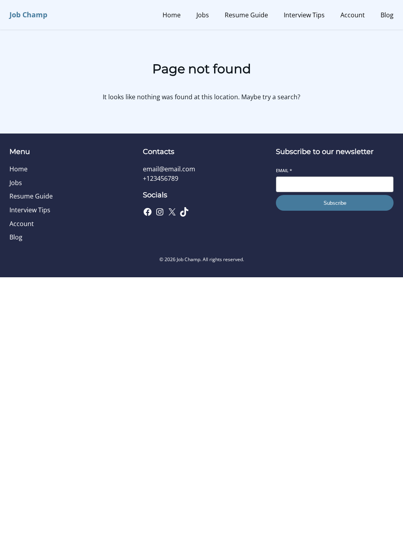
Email (284, 170)
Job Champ (28, 14)
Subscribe (335, 203)
